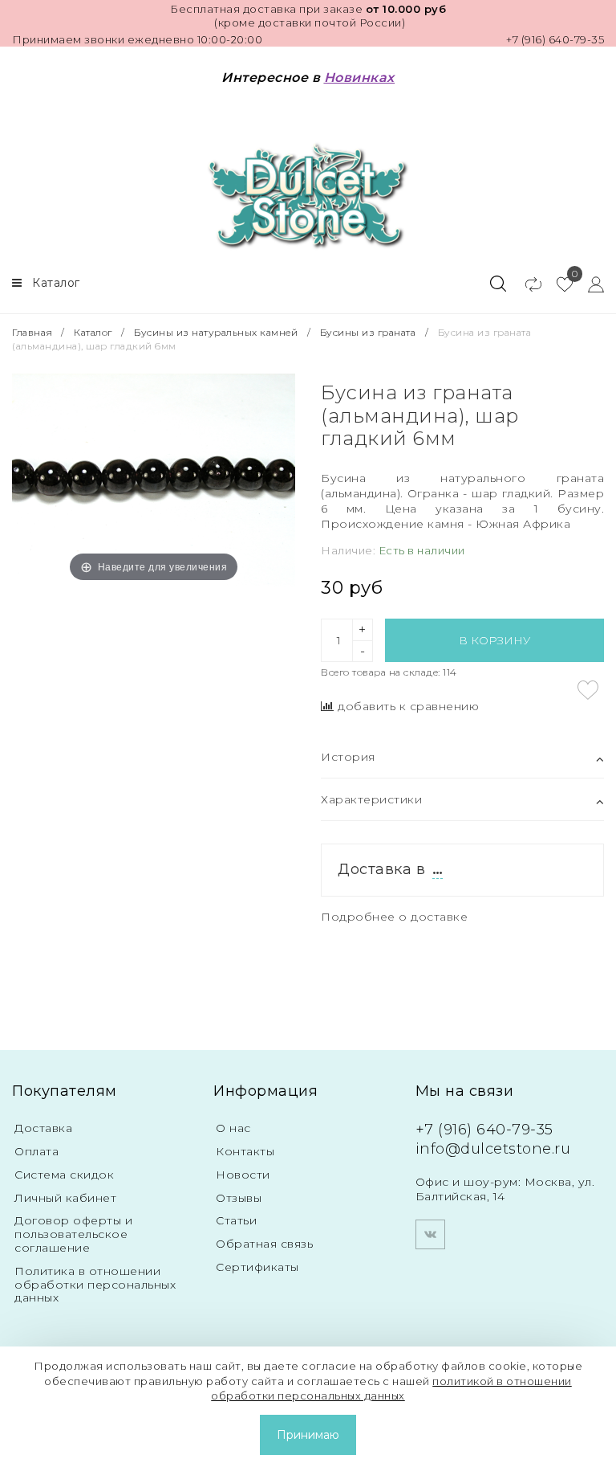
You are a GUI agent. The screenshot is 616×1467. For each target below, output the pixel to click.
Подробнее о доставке (394, 916)
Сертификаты (257, 1267)
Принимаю (308, 1435)
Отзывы (238, 1198)
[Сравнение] (525, 283)
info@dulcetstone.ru (493, 1149)
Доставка (43, 1128)
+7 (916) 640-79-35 (555, 39)
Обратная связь (264, 1243)
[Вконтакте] (430, 1234)
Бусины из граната (368, 332)
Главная (33, 332)
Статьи (236, 1220)
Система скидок (64, 1174)
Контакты (245, 1151)
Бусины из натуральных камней (216, 332)
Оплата (36, 1151)
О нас (233, 1128)
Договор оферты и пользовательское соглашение (73, 1234)
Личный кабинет (65, 1198)
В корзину (494, 640)
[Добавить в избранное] (588, 690)
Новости (243, 1174)
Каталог (93, 332)
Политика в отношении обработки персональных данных (95, 1285)
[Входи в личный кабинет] (588, 283)
